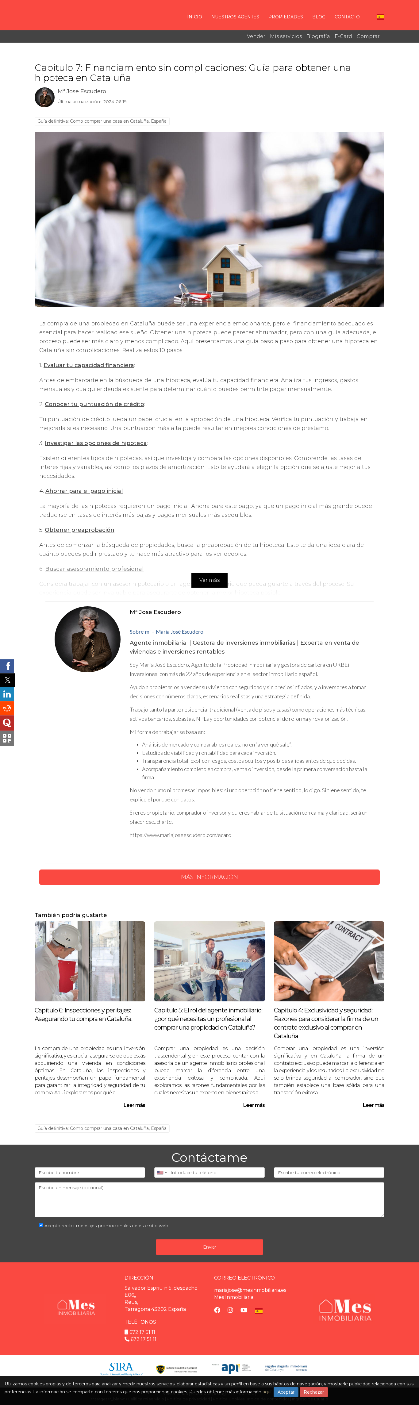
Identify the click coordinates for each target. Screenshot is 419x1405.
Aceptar (286, 1392)
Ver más (209, 580)
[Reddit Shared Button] (7, 708)
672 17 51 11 (142, 1332)
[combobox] (162, 1172)
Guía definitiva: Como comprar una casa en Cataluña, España (102, 121)
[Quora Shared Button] (7, 723)
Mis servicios (286, 36)
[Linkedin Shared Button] (7, 694)
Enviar (209, 1247)
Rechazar (314, 1392)
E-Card (343, 36)
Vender (256, 36)
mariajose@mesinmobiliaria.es (250, 1290)
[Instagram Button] (230, 1311)
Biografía (318, 36)
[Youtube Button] (244, 1311)
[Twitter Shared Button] (7, 680)
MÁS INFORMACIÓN (209, 877)
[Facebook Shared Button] (7, 666)
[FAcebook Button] (217, 1311)
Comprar (368, 36)
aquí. (267, 1392)
